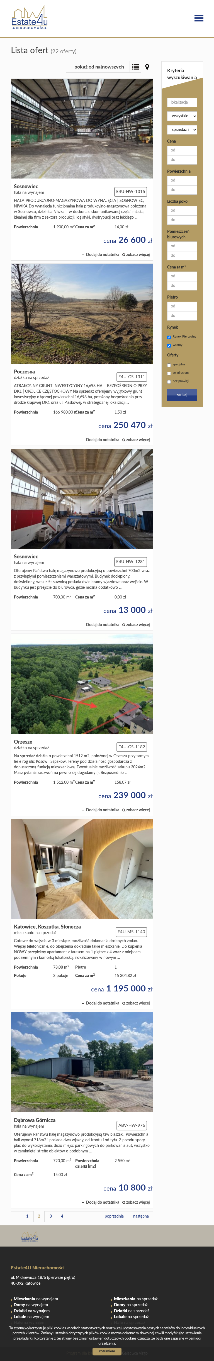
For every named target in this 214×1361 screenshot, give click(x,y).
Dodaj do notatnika (102, 255)
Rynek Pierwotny (184, 336)
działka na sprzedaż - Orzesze (82, 724)
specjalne (179, 364)
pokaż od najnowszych (99, 67)
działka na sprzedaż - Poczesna (82, 354)
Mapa (147, 67)
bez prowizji (181, 381)
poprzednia (114, 1216)
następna (141, 1216)
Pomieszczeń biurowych (178, 234)
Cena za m (176, 267)
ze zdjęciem (181, 372)
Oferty (172, 355)
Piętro (172, 297)
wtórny (178, 344)
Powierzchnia (179, 172)
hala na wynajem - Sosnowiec (82, 169)
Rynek (172, 327)
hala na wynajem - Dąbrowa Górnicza (82, 1110)
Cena (171, 141)
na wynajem (36, 1299)
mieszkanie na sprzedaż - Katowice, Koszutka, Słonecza (82, 914)
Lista (135, 67)
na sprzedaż (136, 1299)
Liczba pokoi (178, 202)
